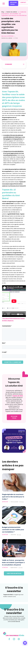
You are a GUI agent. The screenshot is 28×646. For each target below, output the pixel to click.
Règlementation (14, 567)
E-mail (4, 352)
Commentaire (7, 326)
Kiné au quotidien (14, 501)
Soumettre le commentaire (12, 362)
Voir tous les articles (14, 573)
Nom (4, 343)
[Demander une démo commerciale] (25, 643)
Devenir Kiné (13, 534)
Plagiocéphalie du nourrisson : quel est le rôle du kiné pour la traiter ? (13, 496)
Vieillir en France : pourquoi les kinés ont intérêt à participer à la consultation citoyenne (13, 562)
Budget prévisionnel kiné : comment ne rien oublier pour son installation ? (13, 529)
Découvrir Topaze (13, 3)
